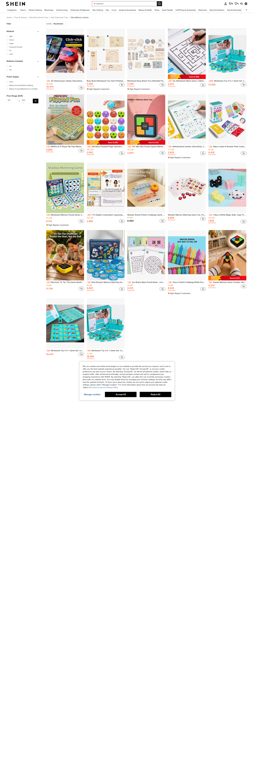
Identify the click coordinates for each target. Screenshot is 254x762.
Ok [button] (36, 101)
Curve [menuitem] (114, 10)
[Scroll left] (243, 10)
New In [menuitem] (23, 10)
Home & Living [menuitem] (62, 10)
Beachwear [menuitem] (49, 10)
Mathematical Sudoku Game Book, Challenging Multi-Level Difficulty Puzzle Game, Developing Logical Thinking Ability (187, 146)
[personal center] (225, 3)
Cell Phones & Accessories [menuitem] (186, 10)
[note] (98, 89)
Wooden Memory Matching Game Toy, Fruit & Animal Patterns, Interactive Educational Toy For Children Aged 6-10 (187, 215)
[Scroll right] (246, 10)
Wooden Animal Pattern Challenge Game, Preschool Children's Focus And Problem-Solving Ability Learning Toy (146, 215)
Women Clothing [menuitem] (35, 10)
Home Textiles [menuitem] (167, 10)
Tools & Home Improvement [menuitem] (237, 10)
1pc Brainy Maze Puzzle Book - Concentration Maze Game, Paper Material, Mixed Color (146, 282)
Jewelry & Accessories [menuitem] (127, 10)
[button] (241, 3)
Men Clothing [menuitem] (97, 10)
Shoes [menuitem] (157, 10)
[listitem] (65, 60)
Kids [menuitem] (107, 10)
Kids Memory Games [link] (80, 17)
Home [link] (9, 17)
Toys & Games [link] (20, 17)
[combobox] (56, 23)
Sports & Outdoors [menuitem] (217, 10)
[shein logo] (15, 4)
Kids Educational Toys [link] (38, 17)
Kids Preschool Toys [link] (59, 17)
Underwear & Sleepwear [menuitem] (80, 10)
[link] (230, 3)
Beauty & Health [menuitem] (145, 10)
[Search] (159, 3)
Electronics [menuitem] (202, 10)
